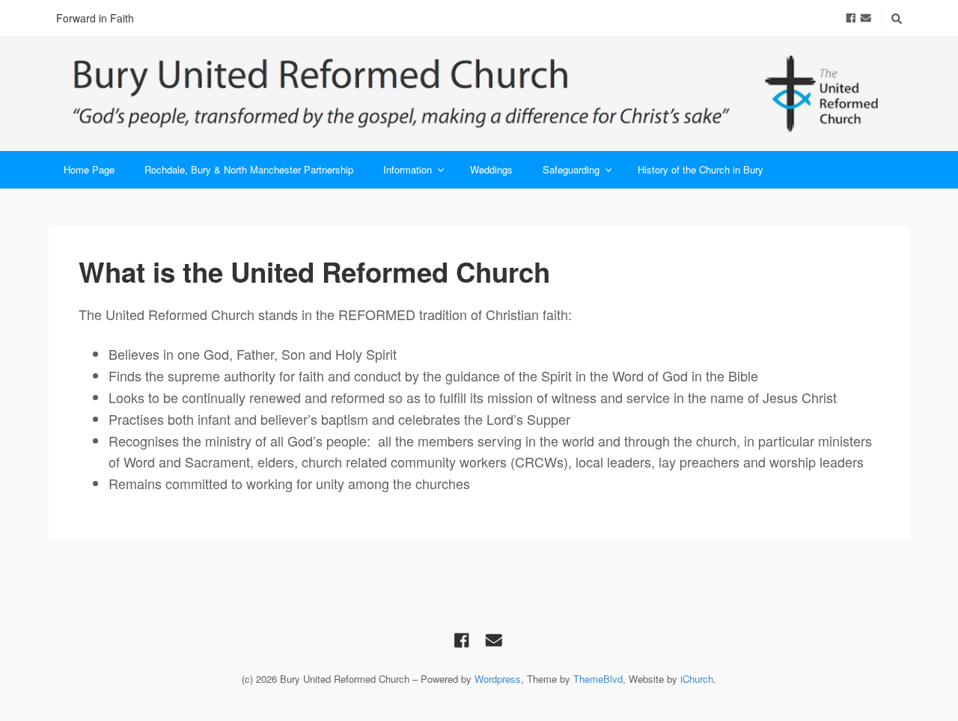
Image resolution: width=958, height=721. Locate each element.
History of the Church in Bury (700, 169)
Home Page (89, 169)
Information (407, 169)
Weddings (491, 169)
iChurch (696, 679)
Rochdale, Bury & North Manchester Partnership (248, 169)
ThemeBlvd (598, 679)
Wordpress (498, 679)
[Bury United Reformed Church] (479, 93)
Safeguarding (571, 169)
